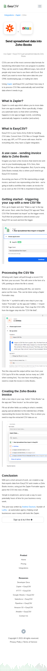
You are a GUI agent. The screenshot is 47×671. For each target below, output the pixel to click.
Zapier (9, 84)
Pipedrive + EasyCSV (23, 603)
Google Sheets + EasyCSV (23, 595)
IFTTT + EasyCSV (23, 591)
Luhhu (4, 510)
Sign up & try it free (22, 520)
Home (23, 560)
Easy (13, 6)
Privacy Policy (16, 642)
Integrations (23, 568)
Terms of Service (30, 642)
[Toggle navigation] (40, 6)
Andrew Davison (29, 507)
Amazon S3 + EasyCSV (23, 607)
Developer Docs (23, 582)
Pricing (23, 564)
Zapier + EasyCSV (23, 586)
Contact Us (23, 616)
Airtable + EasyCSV (23, 612)
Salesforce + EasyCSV (23, 599)
